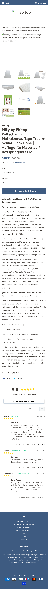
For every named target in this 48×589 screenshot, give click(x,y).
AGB (24, 536)
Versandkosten (20, 162)
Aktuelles (24, 546)
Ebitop (32, 575)
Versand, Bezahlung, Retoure (24, 524)
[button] (39, 444)
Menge (5, 178)
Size (3, 168)
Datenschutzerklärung (24, 530)
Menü (7, 3)
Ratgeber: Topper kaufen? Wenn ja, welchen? (24, 551)
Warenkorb (42, 3)
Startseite (5, 28)
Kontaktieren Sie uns (24, 521)
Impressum (24, 533)
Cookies (24, 540)
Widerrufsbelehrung (24, 527)
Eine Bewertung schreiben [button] (25, 401)
